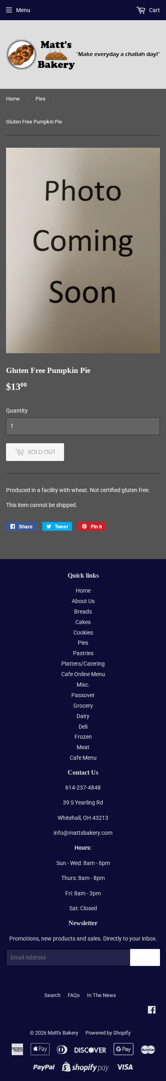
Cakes (83, 622)
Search (52, 995)
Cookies (83, 632)
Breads (83, 611)
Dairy (83, 716)
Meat (83, 747)
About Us (83, 601)
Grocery (83, 705)
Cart (154, 10)
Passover (83, 695)
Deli (83, 726)
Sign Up (145, 958)
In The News (101, 995)
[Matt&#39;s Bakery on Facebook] (151, 1011)
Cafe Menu (83, 757)
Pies (40, 99)
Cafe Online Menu (83, 674)
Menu (23, 10)
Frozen (83, 736)
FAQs (74, 995)
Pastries (83, 653)
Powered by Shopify (108, 1033)
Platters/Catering (83, 663)
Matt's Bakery (63, 1033)
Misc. (83, 684)
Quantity (17, 410)
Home (13, 99)
